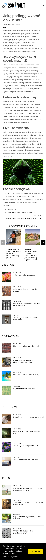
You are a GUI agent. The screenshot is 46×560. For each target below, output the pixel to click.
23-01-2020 (17, 372)
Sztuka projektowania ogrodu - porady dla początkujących (28, 489)
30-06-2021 (17, 272)
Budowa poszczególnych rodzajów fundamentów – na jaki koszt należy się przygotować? (32, 254)
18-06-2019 (17, 443)
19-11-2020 (17, 457)
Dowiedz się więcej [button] (11, 557)
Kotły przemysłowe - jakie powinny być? (26, 432)
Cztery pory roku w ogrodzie (24, 275)
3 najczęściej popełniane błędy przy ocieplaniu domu (23, 218)
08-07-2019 (17, 344)
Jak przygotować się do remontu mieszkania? (26, 319)
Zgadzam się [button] (35, 551)
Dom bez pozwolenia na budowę (26, 374)
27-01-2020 (17, 315)
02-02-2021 (17, 514)
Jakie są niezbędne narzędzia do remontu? (26, 290)
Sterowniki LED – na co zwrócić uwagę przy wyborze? (28, 503)
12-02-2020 (17, 301)
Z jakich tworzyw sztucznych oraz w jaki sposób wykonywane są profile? (13, 253)
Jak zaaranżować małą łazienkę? (26, 460)
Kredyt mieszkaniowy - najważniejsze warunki (20, 212)
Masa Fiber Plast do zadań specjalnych (28, 417)
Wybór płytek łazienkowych (24, 389)
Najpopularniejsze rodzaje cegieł (26, 346)
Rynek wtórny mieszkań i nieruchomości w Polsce (23, 361)
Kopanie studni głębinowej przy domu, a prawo (28, 518)
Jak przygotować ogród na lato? (26, 446)
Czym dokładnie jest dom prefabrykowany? (23, 532)
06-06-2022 (17, 429)
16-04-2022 (17, 500)
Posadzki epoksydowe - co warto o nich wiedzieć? (27, 304)
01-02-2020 (17, 528)
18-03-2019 (17, 287)
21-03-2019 (17, 358)
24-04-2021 (17, 386)
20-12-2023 (17, 486)
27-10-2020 (17, 415)
